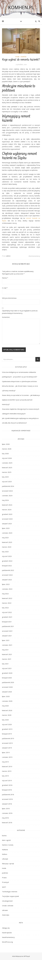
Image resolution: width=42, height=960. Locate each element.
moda (4, 868)
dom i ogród (21, 57)
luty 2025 (5, 477)
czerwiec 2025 (7, 463)
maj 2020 (5, 706)
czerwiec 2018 (7, 813)
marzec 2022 (6, 603)
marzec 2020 (6, 715)
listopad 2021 (7, 622)
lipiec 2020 (6, 696)
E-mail (5, 288)
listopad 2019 (7, 734)
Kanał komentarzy (8, 937)
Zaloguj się (5, 928)
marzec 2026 (6, 449)
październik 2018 (8, 794)
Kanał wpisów (7, 933)
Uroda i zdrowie (7, 906)
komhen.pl (21, 7)
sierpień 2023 (7, 524)
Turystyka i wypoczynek (10, 896)
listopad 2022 (7, 566)
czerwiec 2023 (7, 533)
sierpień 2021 (7, 636)
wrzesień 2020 (7, 687)
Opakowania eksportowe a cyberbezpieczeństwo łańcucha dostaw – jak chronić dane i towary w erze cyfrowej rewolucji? (20, 386)
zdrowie (5, 910)
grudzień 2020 (7, 673)
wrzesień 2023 (7, 519)
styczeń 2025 (7, 482)
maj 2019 (5, 762)
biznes (4, 835)
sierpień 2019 (7, 748)
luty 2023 (5, 552)
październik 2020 (8, 682)
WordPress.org (7, 942)
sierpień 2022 (7, 580)
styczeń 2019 (7, 780)
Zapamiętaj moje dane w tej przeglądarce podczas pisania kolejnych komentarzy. (20, 312)
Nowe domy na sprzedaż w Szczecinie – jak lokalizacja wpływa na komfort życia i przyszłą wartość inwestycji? (21, 399)
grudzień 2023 (7, 514)
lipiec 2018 (6, 808)
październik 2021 (8, 626)
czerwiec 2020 (7, 701)
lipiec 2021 (6, 640)
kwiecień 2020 (7, 710)
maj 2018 (5, 818)
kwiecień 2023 (7, 542)
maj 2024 (5, 500)
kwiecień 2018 (7, 822)
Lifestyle (5, 859)
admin (8, 256)
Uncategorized (7, 901)
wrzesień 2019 (7, 743)
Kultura (4, 854)
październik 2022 (8, 570)
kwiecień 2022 (7, 598)
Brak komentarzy (34, 256)
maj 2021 (5, 650)
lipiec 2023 (6, 528)
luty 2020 (5, 720)
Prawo (4, 878)
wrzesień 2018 (7, 799)
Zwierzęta (5, 915)
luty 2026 (5, 453)
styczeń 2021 (7, 668)
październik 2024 (8, 486)
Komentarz (6, 317)
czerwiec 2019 (7, 757)
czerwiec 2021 (7, 645)
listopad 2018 (7, 790)
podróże (5, 873)
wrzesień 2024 (7, 491)
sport (4, 887)
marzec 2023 (6, 547)
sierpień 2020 (7, 692)
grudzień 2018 (7, 785)
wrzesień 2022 (7, 575)
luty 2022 (5, 608)
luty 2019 (5, 776)
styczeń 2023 (7, 556)
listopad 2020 (7, 678)
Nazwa (5, 278)
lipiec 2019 (6, 752)
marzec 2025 (6, 472)
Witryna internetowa (9, 298)
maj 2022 (5, 594)
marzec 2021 (6, 659)
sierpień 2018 (7, 804)
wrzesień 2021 (7, 631)
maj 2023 (5, 538)
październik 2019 (8, 738)
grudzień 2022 (7, 561)
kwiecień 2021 (7, 654)
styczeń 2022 (7, 612)
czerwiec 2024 (7, 496)
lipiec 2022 (6, 584)
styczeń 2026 (7, 458)
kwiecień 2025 (7, 467)
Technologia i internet (9, 892)
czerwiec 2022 (7, 589)
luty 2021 (5, 664)
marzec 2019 (6, 771)
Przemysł (5, 882)
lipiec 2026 (6, 444)
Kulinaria (5, 850)
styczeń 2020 (7, 724)
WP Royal (27, 956)
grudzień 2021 (7, 617)
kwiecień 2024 (7, 505)
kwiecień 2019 (7, 766)
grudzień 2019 (7, 729)
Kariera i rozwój (7, 845)
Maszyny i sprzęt (8, 864)
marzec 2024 (6, 510)
